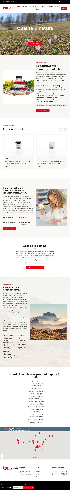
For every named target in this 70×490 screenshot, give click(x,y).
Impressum (38, 471)
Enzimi (40, 158)
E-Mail (40, 267)
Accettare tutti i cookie (29, 487)
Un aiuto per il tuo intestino (37, 8)
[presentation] (60, 129)
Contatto (56, 6)
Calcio (7, 158)
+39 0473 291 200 (9, 2)
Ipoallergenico (25, 6)
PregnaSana (43, 6)
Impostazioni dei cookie (6, 487)
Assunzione (50, 6)
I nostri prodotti (35, 43)
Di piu (6, 166)
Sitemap (38, 476)
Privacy (37, 474)
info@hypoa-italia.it (26, 471)
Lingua (62, 1)
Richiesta (64, 8)
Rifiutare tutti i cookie (17, 487)
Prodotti (32, 6)
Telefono (30, 267)
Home (18, 6)
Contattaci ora (9, 228)
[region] (35, 485)
